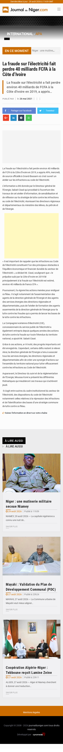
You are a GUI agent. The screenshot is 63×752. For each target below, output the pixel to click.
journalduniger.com (38, 725)
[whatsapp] (29, 118)
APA (39, 34)
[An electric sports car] (31, 473)
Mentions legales (31, 712)
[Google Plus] (6, 118)
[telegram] (21, 118)
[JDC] (25, 9)
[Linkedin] (13, 118)
